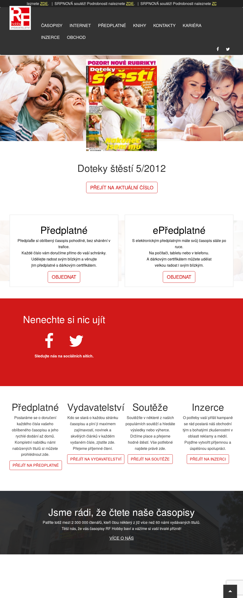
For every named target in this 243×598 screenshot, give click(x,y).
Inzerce (50, 37)
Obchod (76, 37)
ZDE (33, 3)
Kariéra (192, 25)
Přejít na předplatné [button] (36, 465)
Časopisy (51, 25)
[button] (230, 591)
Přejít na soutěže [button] (150, 459)
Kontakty (164, 25)
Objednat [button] (64, 276)
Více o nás (121, 538)
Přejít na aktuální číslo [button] (122, 187)
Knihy (139, 25)
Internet (80, 25)
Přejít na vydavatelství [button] (95, 459)
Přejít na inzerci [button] (208, 459)
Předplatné (112, 25)
